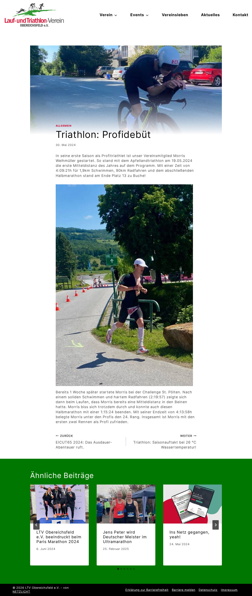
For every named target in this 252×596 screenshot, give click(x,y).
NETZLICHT (21, 591)
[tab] (118, 569)
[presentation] (59, 504)
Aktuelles (210, 14)
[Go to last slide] (36, 525)
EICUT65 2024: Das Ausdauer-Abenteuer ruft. (84, 441)
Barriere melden (183, 589)
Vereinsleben (175, 14)
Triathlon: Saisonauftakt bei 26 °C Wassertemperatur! (164, 441)
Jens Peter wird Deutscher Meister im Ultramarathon (125, 537)
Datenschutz (208, 589)
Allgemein (63, 125)
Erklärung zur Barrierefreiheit (147, 589)
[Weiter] (215, 525)
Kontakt (240, 14)
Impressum (229, 589)
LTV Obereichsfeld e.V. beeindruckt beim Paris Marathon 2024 (58, 537)
